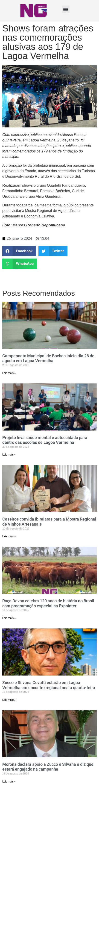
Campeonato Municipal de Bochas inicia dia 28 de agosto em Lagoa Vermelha (48, 358)
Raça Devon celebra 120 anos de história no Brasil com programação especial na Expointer (48, 603)
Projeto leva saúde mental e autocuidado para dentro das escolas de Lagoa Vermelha (44, 440)
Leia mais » (9, 373)
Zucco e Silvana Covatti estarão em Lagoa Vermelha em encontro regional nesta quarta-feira (48, 685)
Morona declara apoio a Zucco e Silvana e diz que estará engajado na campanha (47, 767)
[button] (66, 9)
